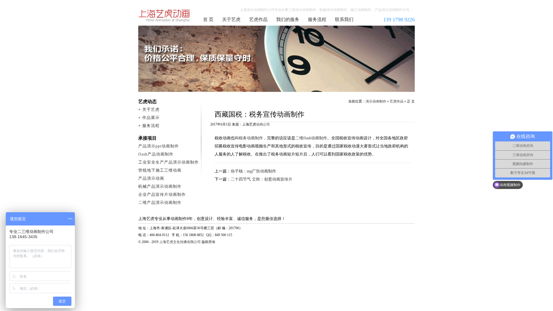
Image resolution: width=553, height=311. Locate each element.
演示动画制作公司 (164, 15)
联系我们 (344, 19)
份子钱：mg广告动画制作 (253, 171)
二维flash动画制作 (311, 138)
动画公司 (263, 124)
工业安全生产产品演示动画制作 (168, 162)
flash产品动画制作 (155, 154)
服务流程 (317, 19)
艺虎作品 (258, 19)
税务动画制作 (251, 138)
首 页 (208, 19)
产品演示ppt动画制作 (158, 146)
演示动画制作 (375, 101)
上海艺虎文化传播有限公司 (180, 242)
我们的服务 (287, 19)
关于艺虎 (231, 19)
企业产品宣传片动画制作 (162, 194)
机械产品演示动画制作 (159, 186)
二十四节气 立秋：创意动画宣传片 (261, 179)
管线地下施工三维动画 (159, 170)
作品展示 (151, 117)
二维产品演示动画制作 (159, 202)
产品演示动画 (151, 178)
